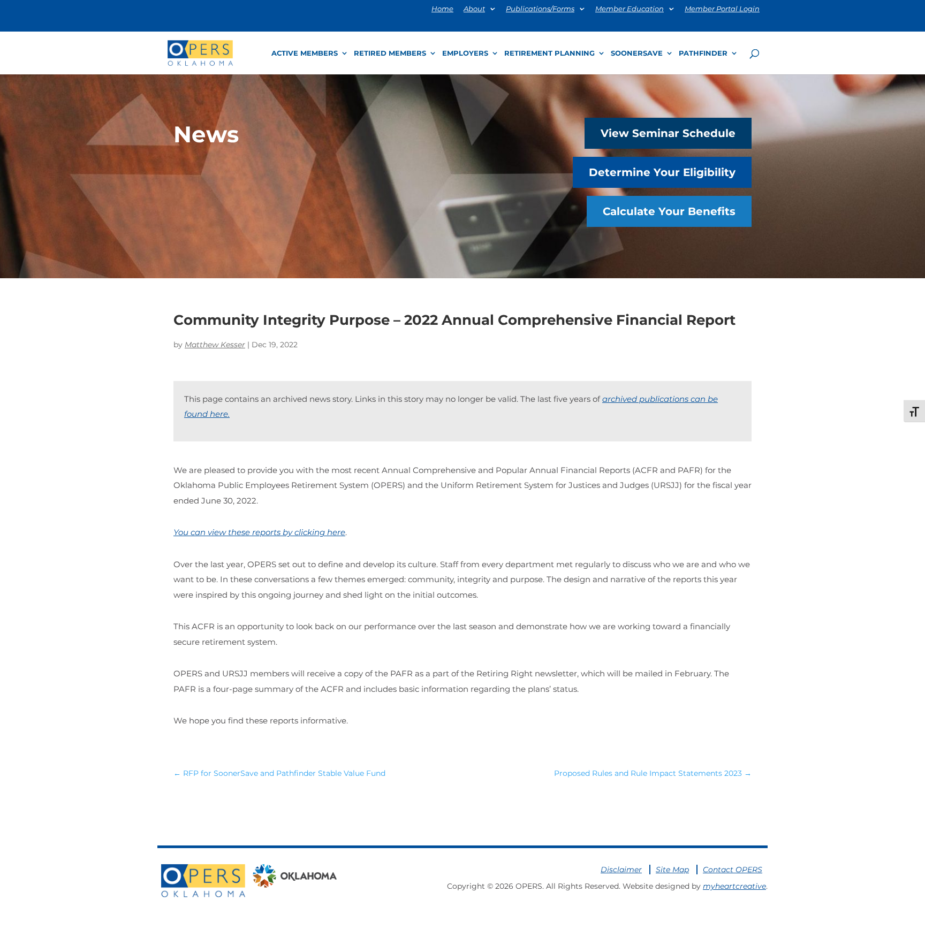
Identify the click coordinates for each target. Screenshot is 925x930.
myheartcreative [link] (734, 886)
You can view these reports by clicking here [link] (259, 532)
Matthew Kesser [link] (215, 344)
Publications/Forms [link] (540, 9)
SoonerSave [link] (637, 53)
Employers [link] (465, 53)
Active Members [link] (304, 53)
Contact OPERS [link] (732, 869)
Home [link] (442, 9)
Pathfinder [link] (703, 53)
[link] (200, 52)
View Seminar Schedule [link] (668, 133)
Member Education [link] (629, 9)
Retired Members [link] (390, 53)
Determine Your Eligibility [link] (662, 172)
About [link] (474, 9)
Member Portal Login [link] (722, 9)
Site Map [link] (672, 869)
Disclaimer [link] (621, 869)
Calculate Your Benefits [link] (669, 211)
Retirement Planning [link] (549, 53)
